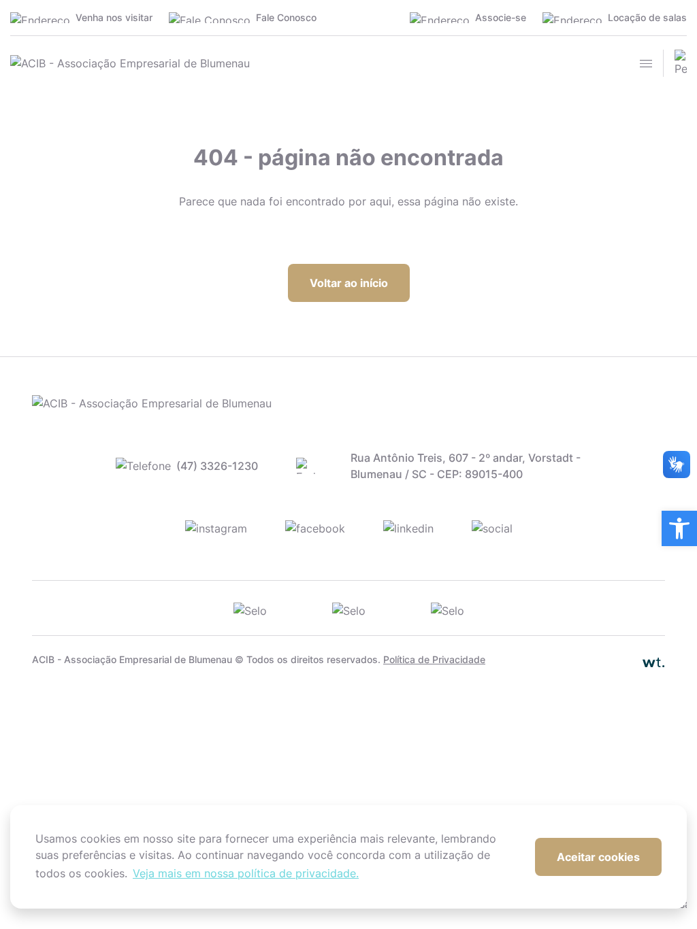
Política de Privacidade (434, 659)
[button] (679, 528)
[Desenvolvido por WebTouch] (635, 659)
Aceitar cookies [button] (598, 857)
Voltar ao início (349, 283)
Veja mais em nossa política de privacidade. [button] (246, 873)
